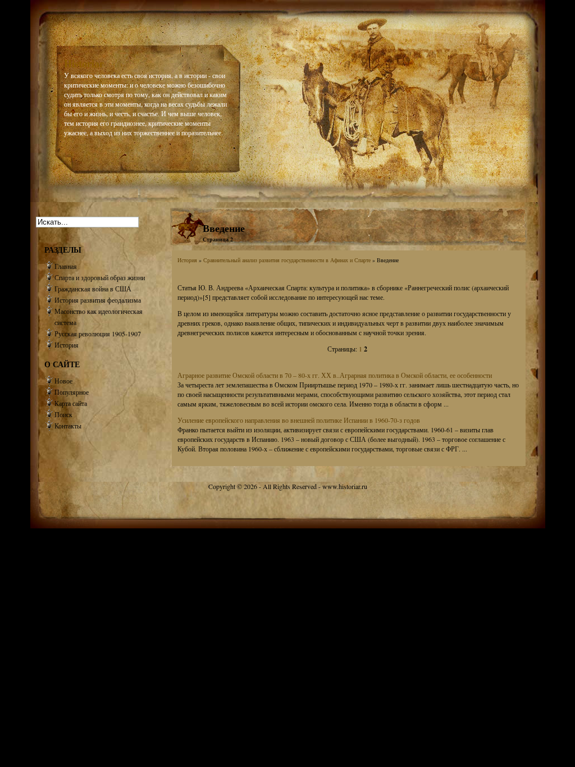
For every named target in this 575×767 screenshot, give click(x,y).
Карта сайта (70, 403)
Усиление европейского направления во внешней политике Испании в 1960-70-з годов (298, 420)
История (187, 260)
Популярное (71, 391)
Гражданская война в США (92, 288)
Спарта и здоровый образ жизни (99, 277)
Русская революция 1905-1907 (97, 333)
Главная (65, 266)
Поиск (63, 414)
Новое (63, 380)
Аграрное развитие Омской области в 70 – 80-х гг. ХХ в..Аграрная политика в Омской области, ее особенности (334, 375)
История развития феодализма (97, 299)
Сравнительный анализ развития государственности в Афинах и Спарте (287, 260)
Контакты (67, 425)
